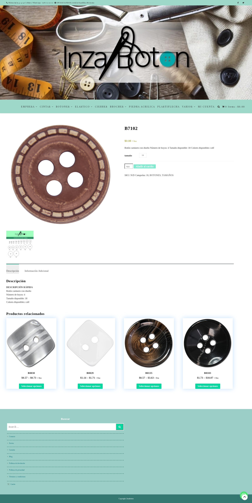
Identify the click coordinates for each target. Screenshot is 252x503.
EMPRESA (28, 106)
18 (147, 175)
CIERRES (101, 106)
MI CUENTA (206, 106)
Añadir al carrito (145, 166)
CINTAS (45, 106)
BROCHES (117, 106)
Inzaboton (130, 499)
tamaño (128, 155)
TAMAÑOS (168, 175)
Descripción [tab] (12, 270)
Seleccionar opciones (31, 386)
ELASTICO (82, 106)
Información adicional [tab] (37, 270)
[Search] (119, 427)
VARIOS (187, 106)
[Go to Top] (244, 497)
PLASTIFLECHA (168, 106)
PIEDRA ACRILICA (142, 106)
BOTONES (63, 106)
